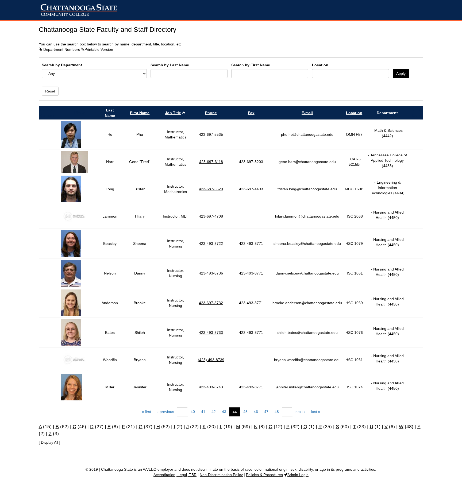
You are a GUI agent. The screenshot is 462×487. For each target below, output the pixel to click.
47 (266, 411)
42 (213, 411)
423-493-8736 (211, 273)
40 (193, 411)
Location (320, 65)
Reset (50, 91)
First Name (139, 113)
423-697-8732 (211, 303)
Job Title (173, 113)
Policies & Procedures (264, 475)
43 (224, 411)
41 (203, 411)
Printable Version (98, 49)
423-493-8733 (211, 332)
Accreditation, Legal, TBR (175, 475)
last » (315, 411)
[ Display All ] (49, 442)
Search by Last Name (170, 65)
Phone (211, 113)
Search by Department (62, 65)
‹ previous (165, 411)
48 (277, 411)
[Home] (81, 10)
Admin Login (298, 475)
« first (146, 411)
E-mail (307, 113)
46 (256, 411)
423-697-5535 (211, 134)
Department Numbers (61, 49)
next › (300, 411)
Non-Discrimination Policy (221, 475)
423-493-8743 (211, 387)
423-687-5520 (211, 189)
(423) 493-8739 (211, 360)
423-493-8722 (211, 243)
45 (245, 411)
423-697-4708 (211, 216)
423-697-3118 (211, 162)
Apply (401, 73)
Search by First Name (250, 65)
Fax (251, 113)
